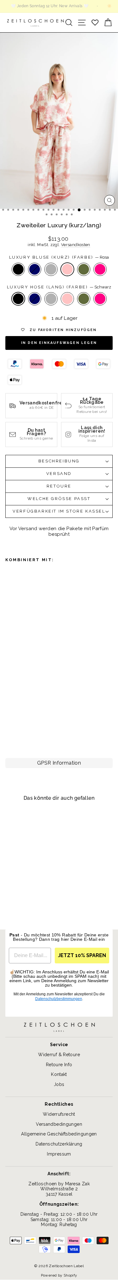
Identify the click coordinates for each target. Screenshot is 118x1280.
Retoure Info (59, 1064)
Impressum (59, 1153)
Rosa (67, 269)
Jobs (59, 1084)
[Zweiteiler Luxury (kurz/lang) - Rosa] (36, 723)
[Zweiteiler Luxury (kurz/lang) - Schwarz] (9, 723)
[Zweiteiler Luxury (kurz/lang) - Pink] (18, 731)
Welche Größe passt (58, 498)
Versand (59, 473)
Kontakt (59, 1074)
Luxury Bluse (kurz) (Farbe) (59, 257)
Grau (51, 269)
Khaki (83, 269)
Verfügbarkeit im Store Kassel (59, 511)
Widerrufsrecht (59, 1114)
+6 (9, 739)
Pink (100, 269)
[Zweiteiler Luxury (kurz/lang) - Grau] (27, 723)
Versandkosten (75, 244)
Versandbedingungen (59, 1124)
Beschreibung (59, 461)
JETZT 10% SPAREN (82, 955)
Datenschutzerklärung (59, 1143)
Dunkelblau (34, 269)
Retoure (59, 486)
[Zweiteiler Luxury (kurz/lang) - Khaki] (9, 731)
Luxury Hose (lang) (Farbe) (59, 287)
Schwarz (18, 269)
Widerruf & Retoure (59, 1054)
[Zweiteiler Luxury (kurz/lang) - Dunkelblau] (18, 723)
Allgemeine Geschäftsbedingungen (59, 1133)
